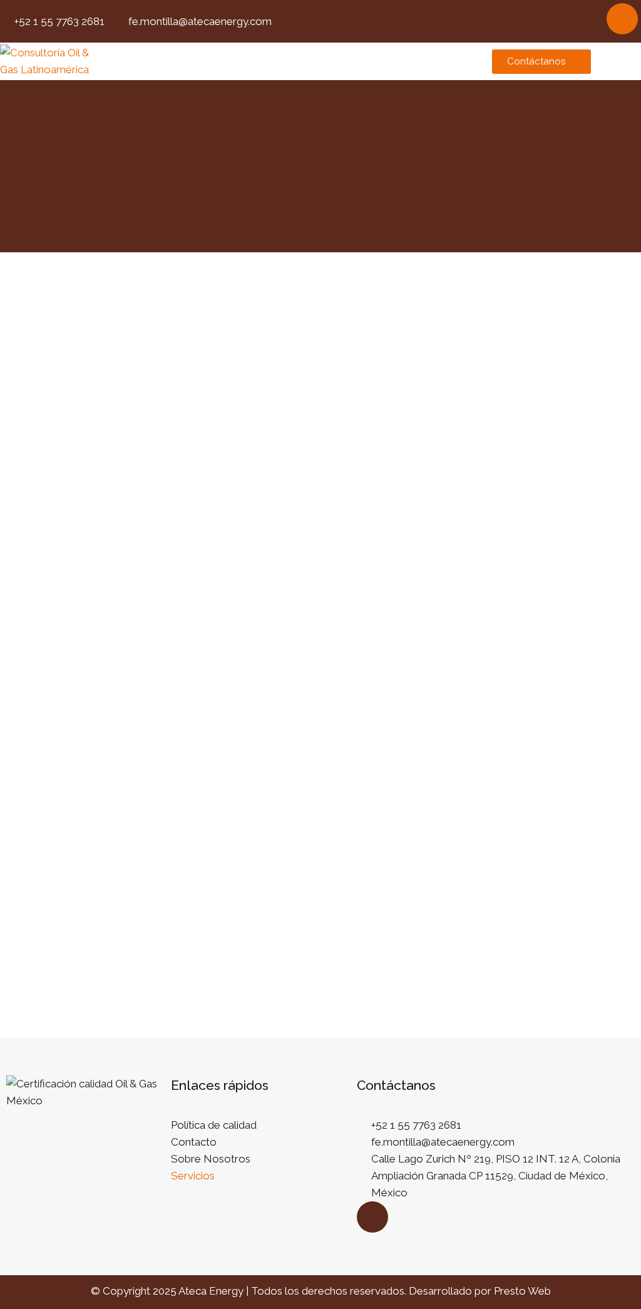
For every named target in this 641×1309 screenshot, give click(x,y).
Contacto (194, 1142)
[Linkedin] (622, 18)
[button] (289, 61)
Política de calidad (214, 1125)
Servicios (193, 1175)
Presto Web (522, 1291)
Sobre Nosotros (210, 1158)
